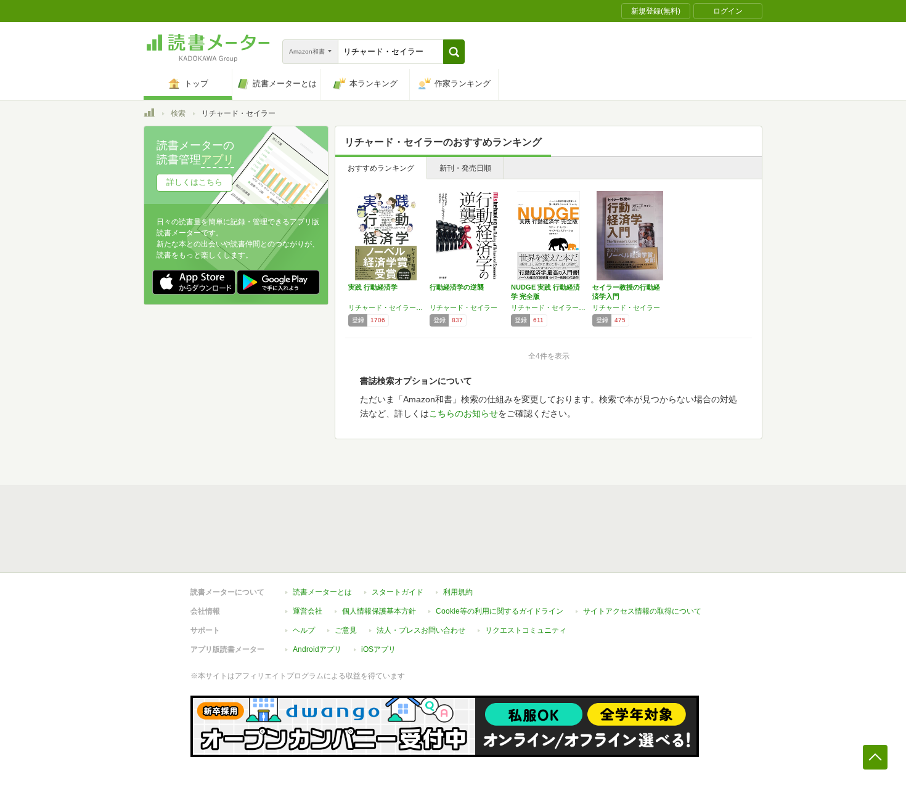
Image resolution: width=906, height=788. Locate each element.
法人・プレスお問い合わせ (421, 630)
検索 (178, 113)
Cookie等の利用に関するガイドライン (499, 611)
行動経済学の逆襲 (457, 287)
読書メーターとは (322, 592)
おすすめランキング (381, 168)
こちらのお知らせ (463, 413)
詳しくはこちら (194, 182)
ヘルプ (304, 630)
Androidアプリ (317, 649)
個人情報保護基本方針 (379, 611)
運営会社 (307, 611)
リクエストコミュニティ (525, 630)
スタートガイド (397, 592)
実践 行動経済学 (373, 287)
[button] (454, 51)
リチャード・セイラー (463, 307)
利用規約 (458, 592)
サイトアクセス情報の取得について (642, 611)
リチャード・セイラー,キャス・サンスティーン (385, 307)
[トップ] (149, 114)
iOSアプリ (378, 649)
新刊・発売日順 (465, 168)
